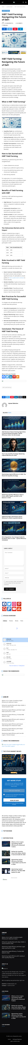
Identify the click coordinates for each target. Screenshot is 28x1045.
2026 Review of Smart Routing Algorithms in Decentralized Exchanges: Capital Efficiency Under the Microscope (14, 433)
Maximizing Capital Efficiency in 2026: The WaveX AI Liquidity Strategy (14, 474)
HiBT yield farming (7, 387)
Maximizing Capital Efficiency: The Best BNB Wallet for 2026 (18, 870)
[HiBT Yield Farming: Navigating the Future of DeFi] (14, 40)
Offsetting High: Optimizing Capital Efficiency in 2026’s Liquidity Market (12, 517)
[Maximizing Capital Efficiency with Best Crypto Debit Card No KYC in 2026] (6, 861)
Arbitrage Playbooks (17, 1039)
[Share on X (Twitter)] (9, 29)
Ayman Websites (9, 23)
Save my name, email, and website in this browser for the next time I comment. (13, 583)
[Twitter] (7, 376)
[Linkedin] (10, 376)
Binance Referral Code (16, 389)
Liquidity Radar (5, 10)
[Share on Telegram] (20, 29)
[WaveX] (14, 2)
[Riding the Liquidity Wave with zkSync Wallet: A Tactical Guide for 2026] (6, 853)
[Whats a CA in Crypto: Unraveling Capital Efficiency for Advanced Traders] (6, 844)
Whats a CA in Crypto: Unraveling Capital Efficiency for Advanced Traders (18, 844)
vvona (20, 1036)
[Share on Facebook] (4, 29)
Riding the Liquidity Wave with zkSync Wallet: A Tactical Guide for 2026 (18, 853)
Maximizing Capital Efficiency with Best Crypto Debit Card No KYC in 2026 (18, 862)
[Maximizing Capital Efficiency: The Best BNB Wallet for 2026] (6, 871)
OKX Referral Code (6, 389)
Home (9, 1039)
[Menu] (2, 2)
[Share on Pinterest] (15, 29)
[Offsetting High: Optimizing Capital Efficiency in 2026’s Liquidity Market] (14, 508)
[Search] (26, 2)
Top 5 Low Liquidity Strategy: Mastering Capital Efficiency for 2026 (13, 454)
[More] (17, 376)
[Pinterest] (14, 376)
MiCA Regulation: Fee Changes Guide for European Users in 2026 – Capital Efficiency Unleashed (14, 538)
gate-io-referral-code (15, 1041)
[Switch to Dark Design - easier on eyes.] (23, 2)
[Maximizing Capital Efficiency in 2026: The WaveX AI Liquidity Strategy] (14, 465)
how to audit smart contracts (16, 277)
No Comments (19, 23)
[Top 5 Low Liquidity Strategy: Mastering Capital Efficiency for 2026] (14, 445)
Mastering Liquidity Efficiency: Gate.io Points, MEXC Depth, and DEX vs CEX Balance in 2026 (13, 496)
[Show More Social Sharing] (24, 29)
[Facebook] (3, 376)
